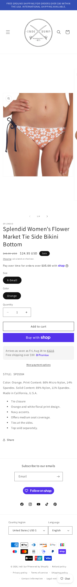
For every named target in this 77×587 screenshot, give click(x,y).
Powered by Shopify (38, 566)
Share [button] (10, 440)
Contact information (32, 578)
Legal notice (53, 578)
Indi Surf (23, 566)
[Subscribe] (58, 476)
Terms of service (39, 572)
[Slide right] (47, 216)
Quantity (8, 304)
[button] (8, 32)
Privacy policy (20, 572)
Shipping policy (60, 572)
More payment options (38, 364)
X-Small (12, 280)
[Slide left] (29, 216)
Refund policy (59, 566)
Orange (12, 296)
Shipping (7, 259)
